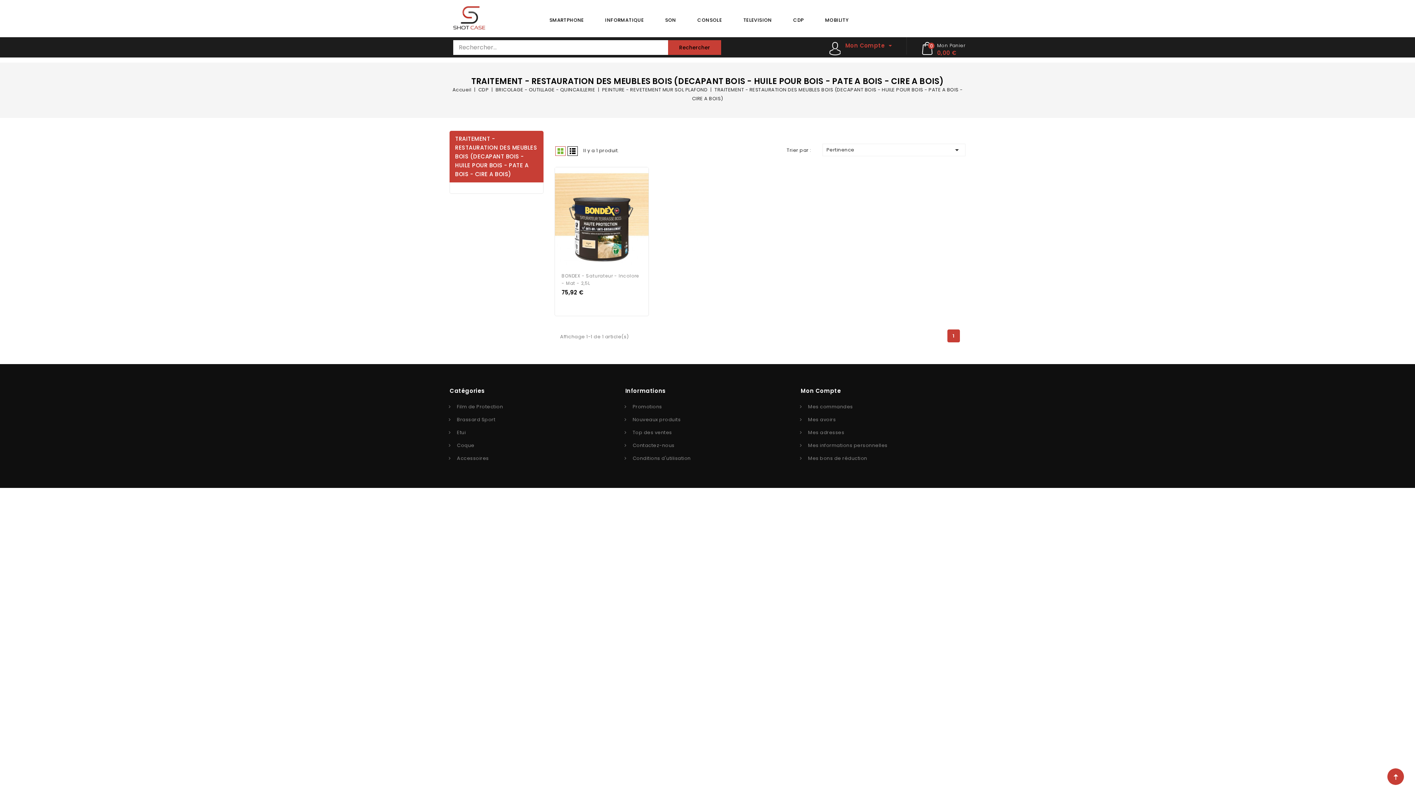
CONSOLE (709, 20)
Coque (466, 445)
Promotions (647, 406)
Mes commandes (830, 406)
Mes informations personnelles (848, 445)
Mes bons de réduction (837, 458)
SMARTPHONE (566, 20)
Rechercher (694, 47)
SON (670, 20)
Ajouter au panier (608, 218)
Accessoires (473, 458)
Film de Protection (480, 406)
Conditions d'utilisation (662, 458)
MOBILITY (837, 20)
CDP (798, 20)
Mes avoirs (822, 419)
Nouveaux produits (657, 419)
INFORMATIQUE (624, 20)
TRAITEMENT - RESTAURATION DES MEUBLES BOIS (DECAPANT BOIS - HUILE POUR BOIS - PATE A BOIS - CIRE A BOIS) (496, 156)
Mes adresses (826, 432)
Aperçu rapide (595, 218)
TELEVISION (757, 20)
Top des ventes (652, 432)
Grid (560, 151)
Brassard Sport (476, 419)
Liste (572, 151)
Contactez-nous (654, 445)
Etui (461, 432)
